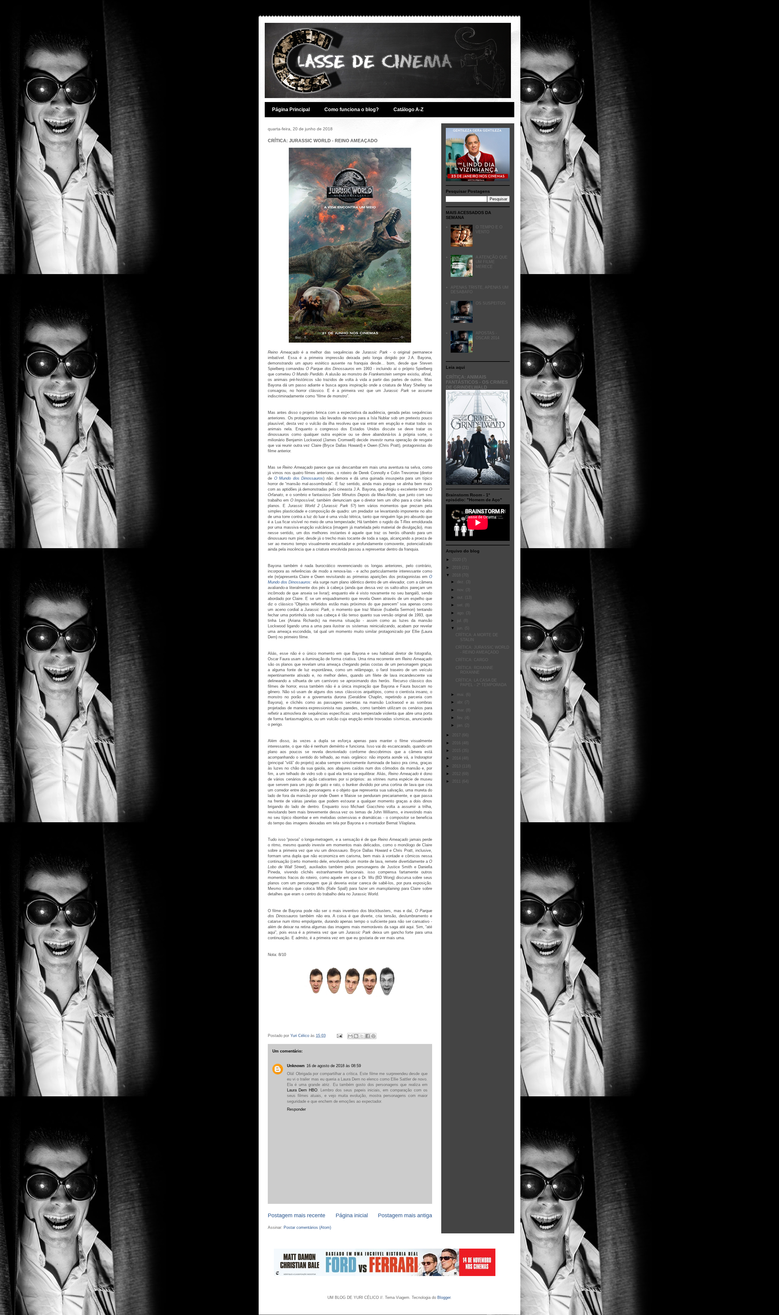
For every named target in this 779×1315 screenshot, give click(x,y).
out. (461, 597)
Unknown (296, 1065)
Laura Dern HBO (302, 1090)
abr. (461, 702)
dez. (461, 582)
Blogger (443, 1297)
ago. (461, 613)
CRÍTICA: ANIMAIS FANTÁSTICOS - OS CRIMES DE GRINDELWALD (477, 382)
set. (461, 605)
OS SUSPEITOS (491, 303)
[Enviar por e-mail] (350, 1036)
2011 (457, 781)
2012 (457, 773)
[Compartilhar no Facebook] (368, 1036)
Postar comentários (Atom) (307, 1227)
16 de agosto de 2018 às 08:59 (333, 1065)
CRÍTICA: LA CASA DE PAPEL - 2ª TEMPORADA (481, 682)
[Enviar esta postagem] (339, 1035)
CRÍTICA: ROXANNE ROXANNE (474, 670)
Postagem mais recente (296, 1215)
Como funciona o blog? (351, 109)
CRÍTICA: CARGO (472, 660)
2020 (457, 559)
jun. (461, 628)
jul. (460, 620)
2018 (457, 575)
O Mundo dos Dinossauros (298, 478)
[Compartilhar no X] (362, 1036)
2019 (457, 567)
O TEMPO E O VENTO (489, 229)
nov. (461, 589)
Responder (296, 1109)
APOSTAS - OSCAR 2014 (487, 335)
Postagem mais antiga (405, 1215)
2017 (457, 735)
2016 (457, 743)
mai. (461, 694)
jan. (461, 725)
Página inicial (352, 1215)
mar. (461, 710)
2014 (457, 758)
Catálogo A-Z (408, 109)
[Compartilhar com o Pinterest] (373, 1036)
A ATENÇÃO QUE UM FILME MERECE (492, 262)
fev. (461, 717)
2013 (457, 766)
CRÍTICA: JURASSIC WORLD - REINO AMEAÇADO (482, 649)
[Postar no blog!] (356, 1036)
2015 (457, 750)
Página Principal (291, 109)
